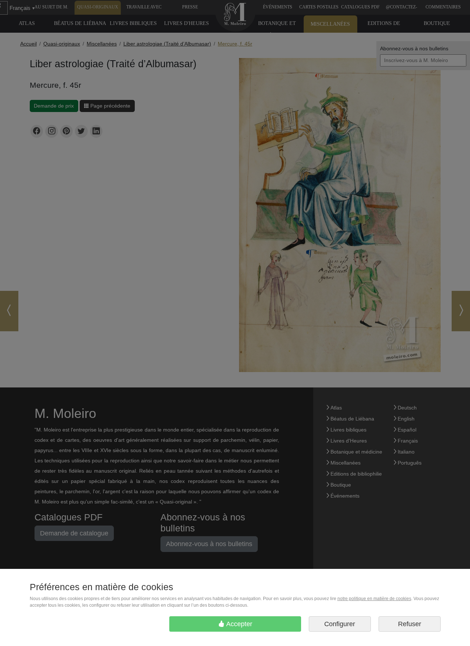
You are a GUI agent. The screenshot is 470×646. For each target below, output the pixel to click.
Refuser (409, 624)
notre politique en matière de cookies (374, 598)
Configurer (339, 624)
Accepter (238, 624)
